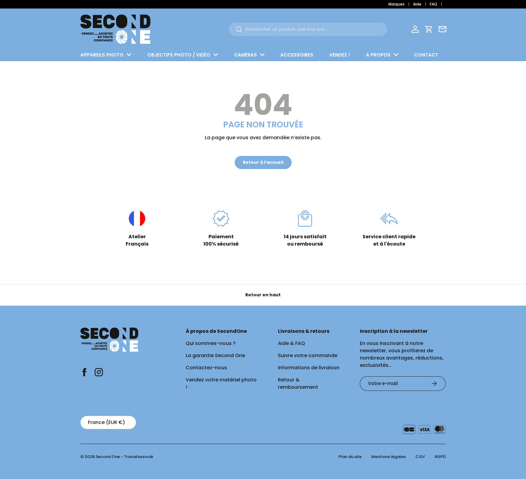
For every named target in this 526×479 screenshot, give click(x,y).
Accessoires (296, 55)
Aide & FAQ (291, 343)
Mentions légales (388, 457)
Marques (396, 4)
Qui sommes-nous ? (211, 343)
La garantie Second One (215, 355)
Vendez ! (339, 55)
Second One (108, 457)
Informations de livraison (308, 367)
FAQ (433, 4)
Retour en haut (263, 295)
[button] (429, 29)
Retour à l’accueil (263, 162)
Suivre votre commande (307, 355)
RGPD (440, 457)
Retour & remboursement (298, 383)
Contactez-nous (206, 367)
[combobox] (308, 29)
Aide (417, 4)
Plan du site (350, 457)
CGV (420, 457)
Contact (426, 55)
